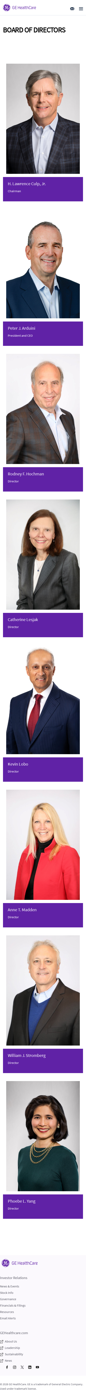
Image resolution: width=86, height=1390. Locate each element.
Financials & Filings (13, 1305)
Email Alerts (8, 1318)
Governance (8, 1299)
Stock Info (6, 1293)
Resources (7, 1312)
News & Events (9, 1286)
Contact (72, 8)
